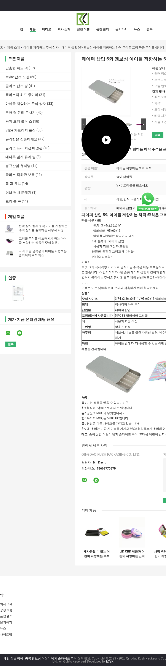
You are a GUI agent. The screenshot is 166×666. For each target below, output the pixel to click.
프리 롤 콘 (13, 201)
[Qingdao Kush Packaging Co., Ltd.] (83, 19)
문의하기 (121, 29)
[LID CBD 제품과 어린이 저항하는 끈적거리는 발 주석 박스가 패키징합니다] (132, 532)
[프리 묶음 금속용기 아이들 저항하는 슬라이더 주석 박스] (10, 253)
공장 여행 (83, 29)
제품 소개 (13, 47)
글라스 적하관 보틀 (20, 175)
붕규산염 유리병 (17, 166)
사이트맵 (6, 634)
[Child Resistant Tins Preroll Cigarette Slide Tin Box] (106, 92)
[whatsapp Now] (148, 201)
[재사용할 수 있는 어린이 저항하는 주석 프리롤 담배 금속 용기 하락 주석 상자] (96, 532)
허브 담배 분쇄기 (18, 192)
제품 (33, 29)
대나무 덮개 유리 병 (20, 157)
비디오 (46, 29)
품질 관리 (102, 29)
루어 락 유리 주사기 (20, 112)
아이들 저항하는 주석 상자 (41, 47)
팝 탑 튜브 (13, 183)
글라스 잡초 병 (16, 86)
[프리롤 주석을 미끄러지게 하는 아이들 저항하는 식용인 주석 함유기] (10, 240)
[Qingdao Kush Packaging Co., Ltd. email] (10, 333)
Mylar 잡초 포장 (17, 77)
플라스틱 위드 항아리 (21, 95)
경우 (150, 29)
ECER (109, 661)
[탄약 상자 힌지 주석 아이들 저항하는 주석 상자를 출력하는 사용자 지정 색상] (10, 228)
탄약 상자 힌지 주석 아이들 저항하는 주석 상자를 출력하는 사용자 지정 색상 (43, 230)
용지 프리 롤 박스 (18, 121)
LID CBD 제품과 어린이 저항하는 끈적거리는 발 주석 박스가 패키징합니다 (132, 554)
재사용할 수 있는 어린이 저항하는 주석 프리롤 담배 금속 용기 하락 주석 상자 (97, 554)
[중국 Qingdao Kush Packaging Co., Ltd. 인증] (18, 293)
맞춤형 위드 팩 (16, 68)
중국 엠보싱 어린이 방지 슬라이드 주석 (51, 658)
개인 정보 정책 (13, 658)
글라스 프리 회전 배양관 (24, 148)
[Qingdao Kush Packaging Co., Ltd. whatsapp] (22, 333)
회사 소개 (64, 29)
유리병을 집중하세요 (21, 139)
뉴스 (137, 29)
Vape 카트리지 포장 (20, 130)
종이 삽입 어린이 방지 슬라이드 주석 (113, 434)
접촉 (158, 134)
